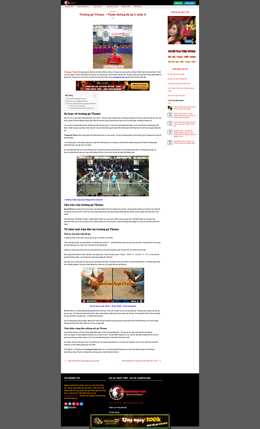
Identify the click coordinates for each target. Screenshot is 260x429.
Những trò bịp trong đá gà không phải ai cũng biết (84, 200)
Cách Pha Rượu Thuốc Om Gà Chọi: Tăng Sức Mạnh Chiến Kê (185, 124)
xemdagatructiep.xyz (120, 77)
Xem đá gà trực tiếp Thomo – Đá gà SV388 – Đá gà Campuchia (113, 306)
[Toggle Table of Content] (93, 95)
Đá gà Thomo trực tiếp (176, 74)
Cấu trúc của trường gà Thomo (77, 101)
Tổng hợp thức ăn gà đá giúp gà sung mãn (83, 361)
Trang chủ (69, 6)
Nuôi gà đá (98, 6)
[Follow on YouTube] (73, 404)
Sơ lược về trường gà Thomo (76, 99)
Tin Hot (113, 11)
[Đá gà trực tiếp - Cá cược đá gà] (76, 2)
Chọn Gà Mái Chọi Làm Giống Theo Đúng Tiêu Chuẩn (184, 108)
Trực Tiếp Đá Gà (82, 6)
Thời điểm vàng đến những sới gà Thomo (82, 108)
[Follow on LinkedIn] (70, 404)
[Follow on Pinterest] (66, 404)
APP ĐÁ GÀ (137, 6)
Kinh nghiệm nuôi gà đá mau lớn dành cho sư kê (140, 361)
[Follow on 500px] (81, 404)
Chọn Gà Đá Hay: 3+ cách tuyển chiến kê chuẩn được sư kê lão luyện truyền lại (185, 115)
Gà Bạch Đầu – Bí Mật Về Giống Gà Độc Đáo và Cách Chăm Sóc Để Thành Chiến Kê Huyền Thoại (185, 134)
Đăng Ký (178, 3)
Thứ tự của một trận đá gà (77, 106)
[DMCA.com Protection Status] (70, 407)
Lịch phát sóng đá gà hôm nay (179, 84)
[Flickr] (77, 404)
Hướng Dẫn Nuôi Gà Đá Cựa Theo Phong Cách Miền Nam (184, 142)
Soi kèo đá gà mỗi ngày (176, 96)
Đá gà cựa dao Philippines (177, 79)
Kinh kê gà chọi (112, 6)
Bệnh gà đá (126, 6)
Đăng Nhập (189, 3)
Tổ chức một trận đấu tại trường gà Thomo (81, 104)
